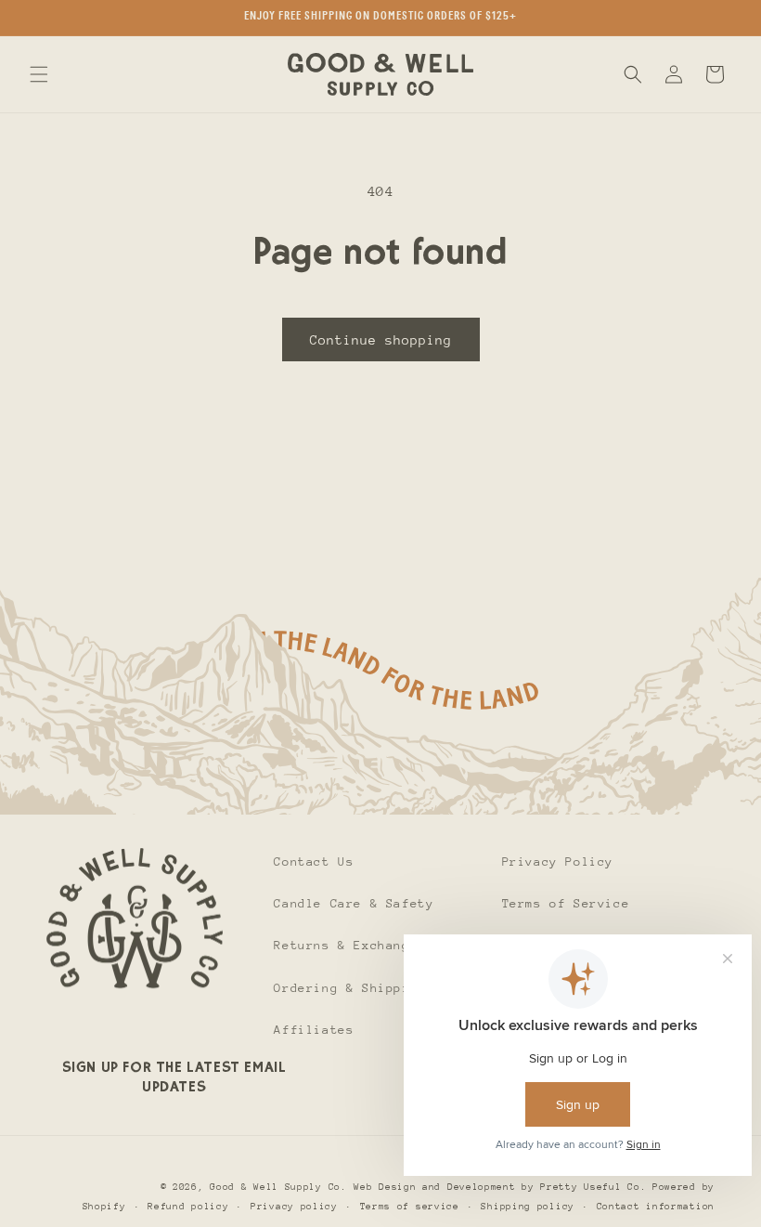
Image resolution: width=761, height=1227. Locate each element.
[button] (39, 74)
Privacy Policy (557, 861)
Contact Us (314, 861)
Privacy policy (294, 1206)
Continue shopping (381, 340)
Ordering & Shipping (349, 988)
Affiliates (314, 1030)
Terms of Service (566, 903)
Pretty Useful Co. (593, 1187)
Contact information (656, 1206)
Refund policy (188, 1206)
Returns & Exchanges (349, 945)
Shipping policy (527, 1206)
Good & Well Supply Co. (278, 1187)
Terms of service (409, 1206)
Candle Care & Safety (353, 903)
